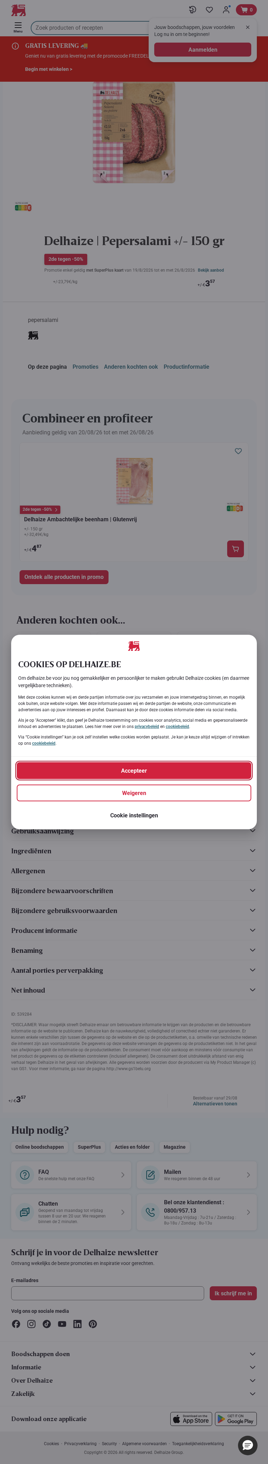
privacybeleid (147, 726)
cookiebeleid (177, 726)
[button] (248, 1445)
